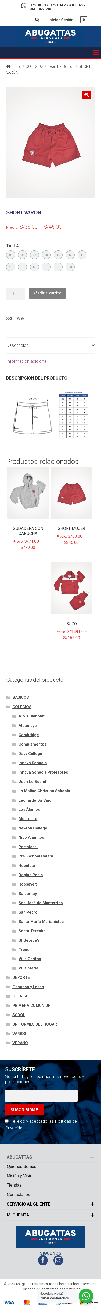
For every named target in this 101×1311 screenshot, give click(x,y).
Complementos (32, 744)
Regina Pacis (31, 875)
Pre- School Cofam (36, 856)
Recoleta (27, 865)
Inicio (17, 66)
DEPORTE (21, 977)
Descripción (17, 345)
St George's (29, 940)
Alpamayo (28, 725)
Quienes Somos (21, 1166)
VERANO (20, 1043)
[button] (96, 52)
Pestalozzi (28, 846)
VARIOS (19, 1033)
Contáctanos (18, 1194)
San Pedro (28, 912)
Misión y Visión (21, 1176)
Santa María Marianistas (41, 921)
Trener (25, 949)
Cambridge (29, 735)
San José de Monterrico (41, 903)
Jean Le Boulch (61, 66)
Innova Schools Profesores (43, 772)
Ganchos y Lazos (28, 986)
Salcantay (28, 893)
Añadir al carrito (47, 292)
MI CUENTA (18, 1214)
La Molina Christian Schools (44, 791)
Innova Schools (33, 763)
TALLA (12, 245)
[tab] (50, 346)
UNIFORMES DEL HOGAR (34, 1024)
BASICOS (20, 697)
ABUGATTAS (19, 1157)
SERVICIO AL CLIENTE (29, 1204)
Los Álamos (29, 809)
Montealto (28, 818)
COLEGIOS (35, 66)
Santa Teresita (32, 931)
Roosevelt (28, 884)
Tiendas (14, 1185)
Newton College (33, 828)
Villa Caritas (30, 958)
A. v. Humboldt (32, 716)
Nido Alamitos (31, 837)
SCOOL (18, 1015)
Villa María (28, 968)
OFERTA (19, 996)
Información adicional (26, 361)
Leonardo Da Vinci (36, 800)
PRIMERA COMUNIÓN (31, 1005)
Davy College (30, 753)
